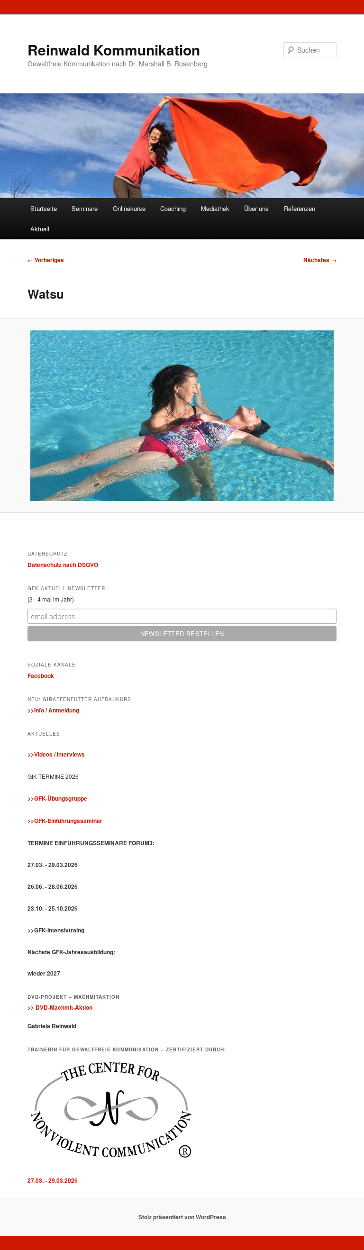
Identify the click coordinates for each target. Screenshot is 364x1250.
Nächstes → (320, 259)
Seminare (85, 208)
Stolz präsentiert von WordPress (182, 1217)
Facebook (40, 675)
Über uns (256, 208)
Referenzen (299, 208)
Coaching (173, 208)
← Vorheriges (45, 259)
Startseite (43, 208)
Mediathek (215, 208)
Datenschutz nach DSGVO (62, 564)
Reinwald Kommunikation (113, 49)
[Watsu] (182, 415)
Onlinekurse (129, 208)
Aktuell (39, 228)
